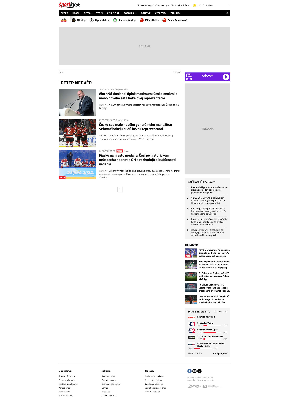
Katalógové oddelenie (153, 383)
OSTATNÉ (146, 13)
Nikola (173, 5)
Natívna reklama (109, 395)
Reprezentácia (122, 89)
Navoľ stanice (195, 353)
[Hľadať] (227, 13)
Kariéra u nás (64, 387)
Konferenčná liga (127, 20)
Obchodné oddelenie (153, 380)
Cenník (105, 387)
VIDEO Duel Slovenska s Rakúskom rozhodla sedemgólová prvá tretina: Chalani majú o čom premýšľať (208, 200)
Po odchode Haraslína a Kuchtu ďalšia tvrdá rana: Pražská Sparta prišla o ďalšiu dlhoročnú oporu (209, 221)
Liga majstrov (102, 20)
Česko (126, 150)
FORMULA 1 (130, 13)
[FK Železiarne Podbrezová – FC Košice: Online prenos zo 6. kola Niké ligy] (191, 276)
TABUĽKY (175, 13)
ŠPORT (64, 13)
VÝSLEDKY (160, 13)
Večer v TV (222, 311)
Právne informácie (67, 376)
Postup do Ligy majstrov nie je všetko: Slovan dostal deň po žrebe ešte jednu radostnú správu (209, 189)
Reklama (106, 371)
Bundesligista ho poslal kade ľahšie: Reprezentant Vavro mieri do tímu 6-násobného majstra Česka (208, 211)
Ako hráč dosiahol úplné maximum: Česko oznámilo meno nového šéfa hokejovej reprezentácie (138, 95)
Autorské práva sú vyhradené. (200, 380)
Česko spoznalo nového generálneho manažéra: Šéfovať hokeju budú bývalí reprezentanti (135, 126)
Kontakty (149, 371)
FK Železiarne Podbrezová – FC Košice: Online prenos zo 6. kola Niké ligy (214, 276)
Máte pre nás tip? (152, 391)
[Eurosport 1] (191, 324)
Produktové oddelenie (153, 376)
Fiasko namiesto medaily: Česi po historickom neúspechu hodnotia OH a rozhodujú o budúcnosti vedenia (137, 159)
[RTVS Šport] (191, 318)
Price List (106, 391)
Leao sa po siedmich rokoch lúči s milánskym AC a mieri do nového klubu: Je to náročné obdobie (214, 299)
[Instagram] (194, 371)
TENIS (99, 13)
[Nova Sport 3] (191, 337)
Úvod (61, 72)
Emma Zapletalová (177, 20)
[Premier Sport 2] (191, 344)
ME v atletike (152, 20)
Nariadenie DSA (65, 395)
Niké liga (81, 20)
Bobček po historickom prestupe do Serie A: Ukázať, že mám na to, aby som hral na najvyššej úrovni (214, 264)
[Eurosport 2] (191, 330)
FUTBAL (88, 13)
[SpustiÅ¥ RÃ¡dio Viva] (207, 75)
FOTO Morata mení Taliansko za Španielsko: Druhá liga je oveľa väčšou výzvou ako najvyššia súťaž (214, 253)
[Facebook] (189, 371)
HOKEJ (75, 13)
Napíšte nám (64, 391)
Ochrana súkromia (67, 380)
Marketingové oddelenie (155, 387)
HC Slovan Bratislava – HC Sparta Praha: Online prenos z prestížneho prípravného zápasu (214, 287)
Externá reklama (109, 380)
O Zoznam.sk (65, 371)
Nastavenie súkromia (68, 383)
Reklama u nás (108, 376)
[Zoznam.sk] (195, 387)
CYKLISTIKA (113, 13)
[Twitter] (199, 371)
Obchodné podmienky (111, 383)
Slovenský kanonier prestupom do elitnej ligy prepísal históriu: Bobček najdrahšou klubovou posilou (207, 232)
